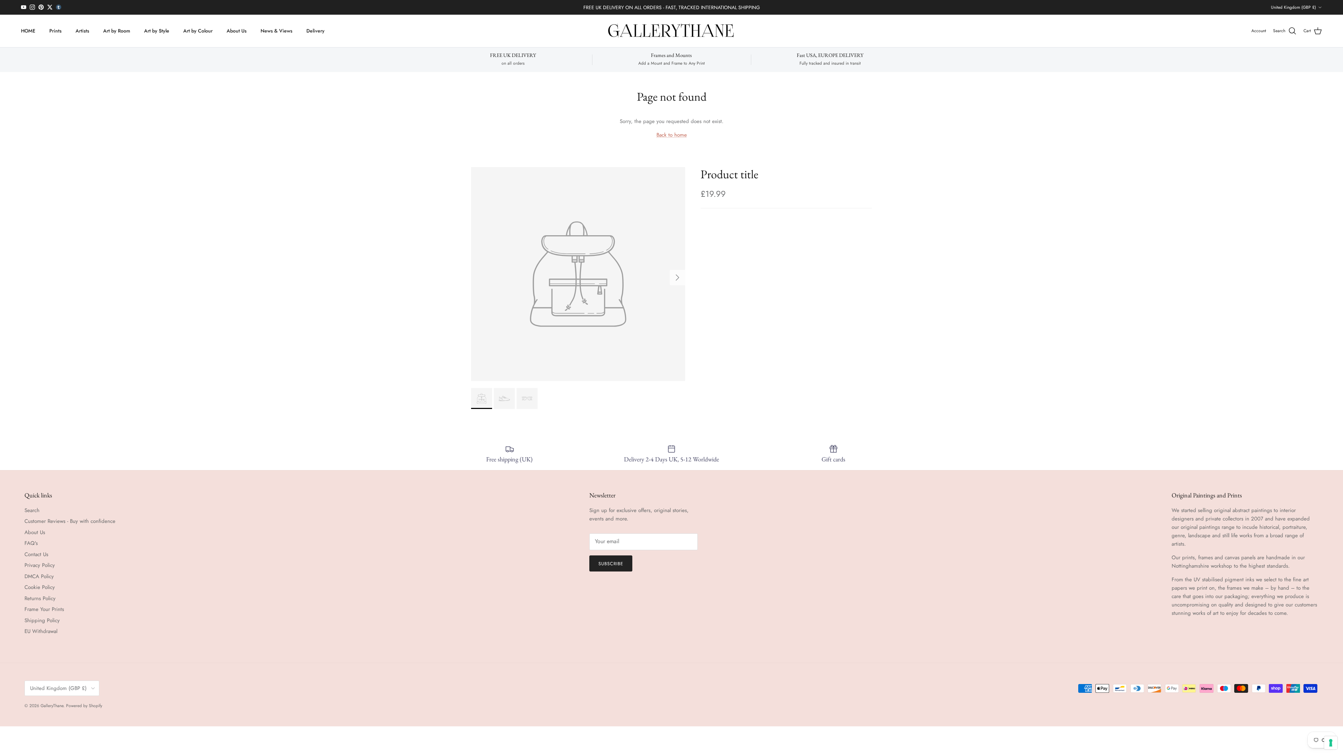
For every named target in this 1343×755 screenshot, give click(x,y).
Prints (55, 30)
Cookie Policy (39, 587)
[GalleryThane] (672, 31)
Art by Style (156, 30)
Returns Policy (40, 598)
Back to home (671, 135)
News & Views (276, 30)
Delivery (315, 30)
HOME (28, 30)
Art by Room (116, 30)
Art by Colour (198, 30)
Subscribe (610, 563)
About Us (237, 30)
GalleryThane (52, 706)
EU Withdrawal (40, 631)
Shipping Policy (42, 620)
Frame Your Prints (44, 609)
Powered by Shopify (84, 706)
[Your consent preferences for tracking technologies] (1330, 742)
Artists (82, 30)
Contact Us (36, 554)
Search (32, 510)
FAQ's (31, 543)
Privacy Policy (39, 565)
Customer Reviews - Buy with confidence (69, 521)
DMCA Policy (39, 576)
